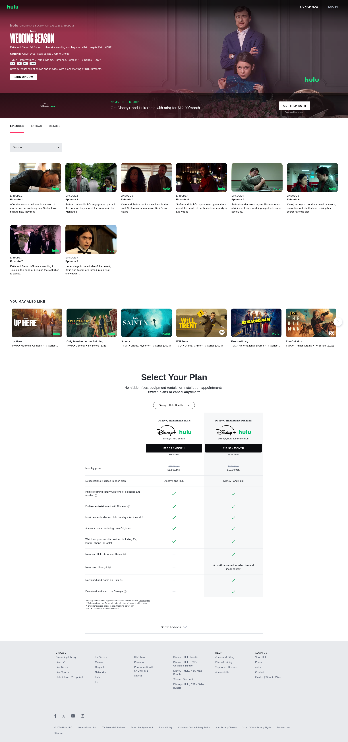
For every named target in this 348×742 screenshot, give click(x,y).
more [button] (108, 47)
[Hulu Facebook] (58, 716)
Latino (40, 60)
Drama (49, 60)
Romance (60, 60)
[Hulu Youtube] (76, 716)
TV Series (86, 60)
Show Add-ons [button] (171, 627)
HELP (218, 653)
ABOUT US (261, 653)
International (27, 60)
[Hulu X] (66, 716)
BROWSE (61, 653)
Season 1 (18, 147)
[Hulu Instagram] (82, 716)
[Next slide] (338, 321)
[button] (17, 125)
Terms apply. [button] (144, 601)
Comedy (72, 60)
